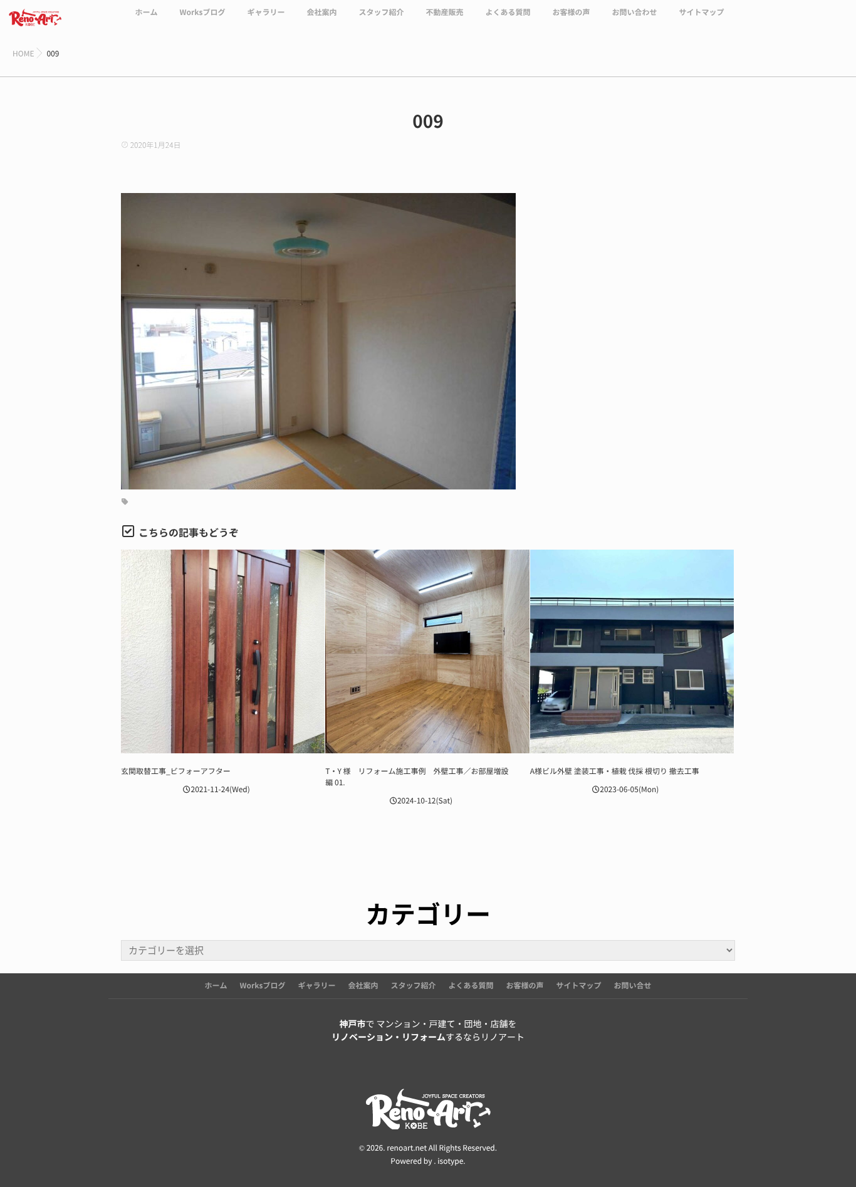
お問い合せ (633, 986)
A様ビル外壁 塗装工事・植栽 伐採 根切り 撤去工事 (614, 771)
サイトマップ (701, 12)
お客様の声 (571, 12)
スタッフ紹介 (381, 12)
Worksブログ (202, 12)
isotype (450, 1161)
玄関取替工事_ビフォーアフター (176, 771)
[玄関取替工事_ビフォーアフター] (223, 651)
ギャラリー (265, 12)
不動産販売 (444, 12)
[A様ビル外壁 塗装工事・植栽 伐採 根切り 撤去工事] (632, 651)
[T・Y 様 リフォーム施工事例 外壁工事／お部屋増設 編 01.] (427, 651)
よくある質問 (507, 12)
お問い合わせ (634, 12)
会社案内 (321, 12)
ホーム (146, 12)
